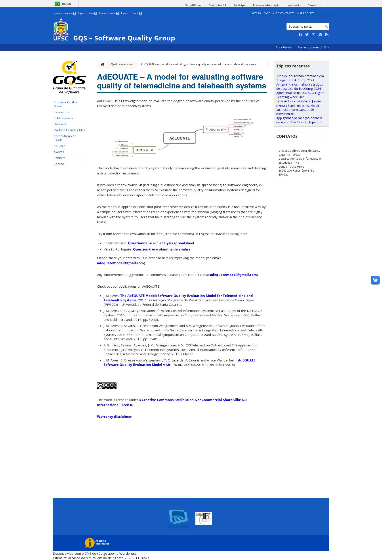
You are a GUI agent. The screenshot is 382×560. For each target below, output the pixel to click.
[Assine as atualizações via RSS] (327, 34)
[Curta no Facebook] (300, 34)
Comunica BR (217, 5)
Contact (59, 164)
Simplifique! (193, 5)
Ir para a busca (108, 13)
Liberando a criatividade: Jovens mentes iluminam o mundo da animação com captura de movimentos (298, 107)
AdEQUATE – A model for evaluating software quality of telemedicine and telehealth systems (198, 64)
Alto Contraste (283, 13)
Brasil (66, 4)
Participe (239, 5)
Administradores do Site (313, 47)
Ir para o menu (87, 13)
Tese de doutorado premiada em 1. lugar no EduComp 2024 (300, 78)
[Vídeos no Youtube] (313, 34)
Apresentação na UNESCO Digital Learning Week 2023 (300, 95)
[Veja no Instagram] (320, 34)
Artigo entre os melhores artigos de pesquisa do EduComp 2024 (299, 86)
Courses (59, 146)
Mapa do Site (305, 13)
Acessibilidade (261, 13)
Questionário (144, 249)
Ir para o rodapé (131, 13)
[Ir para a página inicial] (101, 64)
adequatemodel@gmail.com (120, 263)
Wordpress (128, 553)
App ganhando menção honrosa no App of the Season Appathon (299, 120)
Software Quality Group (65, 104)
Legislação (293, 5)
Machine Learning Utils (69, 130)
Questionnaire (140, 243)
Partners (59, 158)
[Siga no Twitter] (307, 34)
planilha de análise (175, 249)
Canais (312, 5)
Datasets (60, 124)
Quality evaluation (122, 64)
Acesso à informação (266, 5)
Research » (61, 112)
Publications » (63, 118)
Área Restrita (284, 47)
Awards (59, 152)
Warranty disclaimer (114, 416)
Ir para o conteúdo (64, 13)
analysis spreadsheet (177, 243)
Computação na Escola (65, 138)
